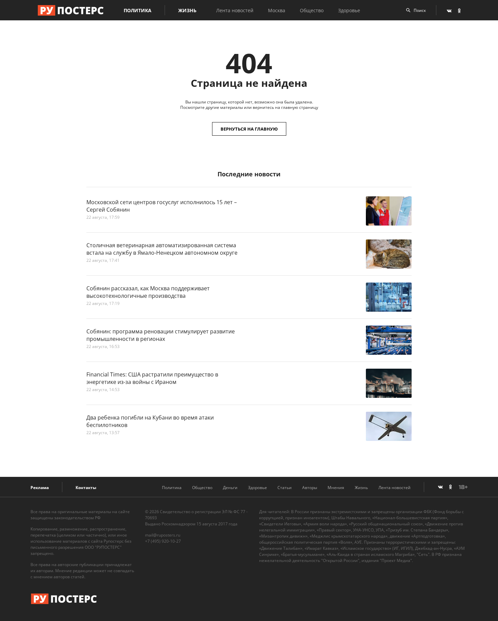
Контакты (86, 487)
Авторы (309, 487)
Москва (276, 10)
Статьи (284, 487)
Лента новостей (234, 10)
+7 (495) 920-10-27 (163, 541)
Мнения (336, 487)
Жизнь (187, 10)
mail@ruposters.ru (162, 535)
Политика (137, 10)
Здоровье (349, 10)
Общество (312, 10)
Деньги (230, 487)
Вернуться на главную (249, 129)
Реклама (39, 487)
